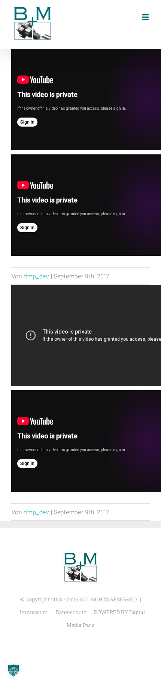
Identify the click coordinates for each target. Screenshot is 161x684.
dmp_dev (36, 276)
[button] (13, 670)
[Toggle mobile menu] (146, 17)
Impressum (34, 612)
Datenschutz (71, 612)
